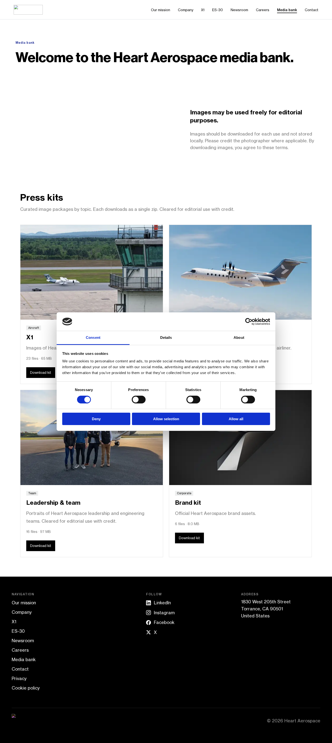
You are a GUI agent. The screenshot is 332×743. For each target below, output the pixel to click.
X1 (202, 10)
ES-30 (217, 10)
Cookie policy (26, 688)
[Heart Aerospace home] (28, 10)
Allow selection (166, 419)
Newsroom (239, 10)
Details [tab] (166, 337)
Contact (311, 10)
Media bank (287, 10)
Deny (96, 419)
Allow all (236, 419)
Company (185, 10)
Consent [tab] (93, 337)
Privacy (19, 678)
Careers (262, 10)
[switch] (139, 399)
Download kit (40, 372)
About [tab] (239, 337)
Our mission (160, 10)
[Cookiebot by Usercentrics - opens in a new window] (248, 321)
